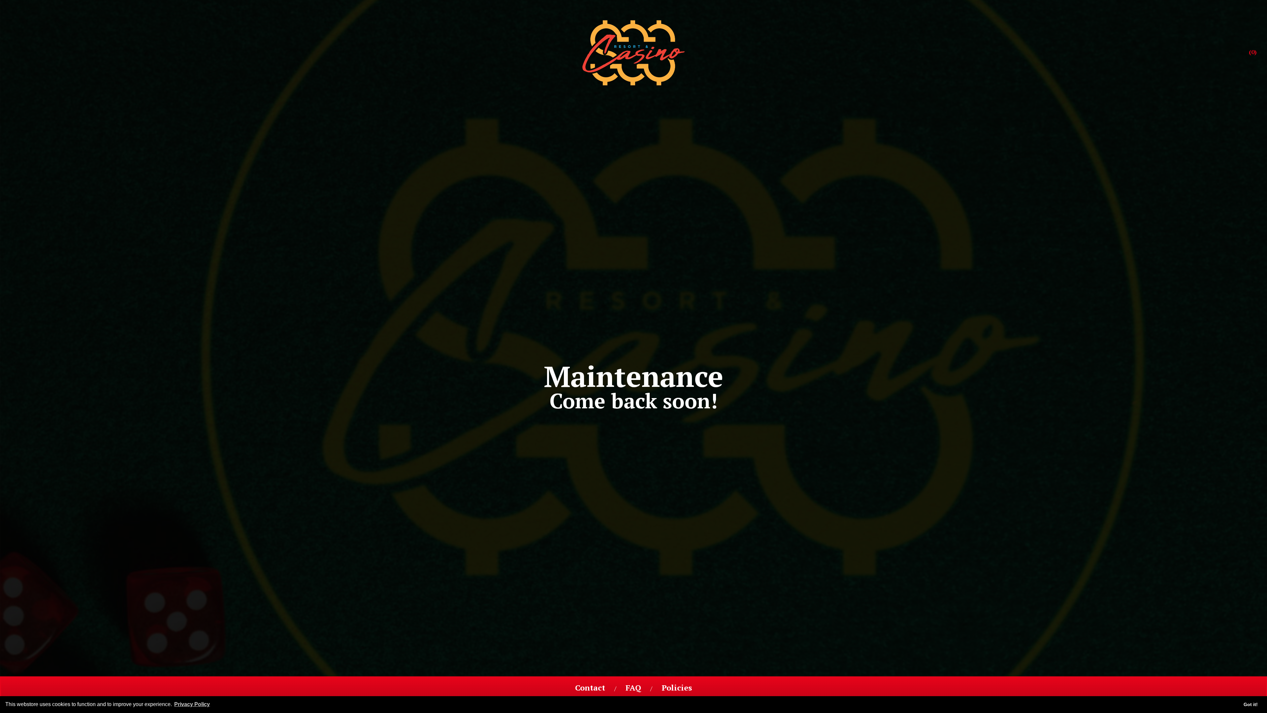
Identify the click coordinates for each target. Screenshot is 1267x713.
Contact (590, 688)
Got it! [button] (1251, 704)
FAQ (633, 688)
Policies (677, 688)
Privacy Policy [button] (192, 704)
